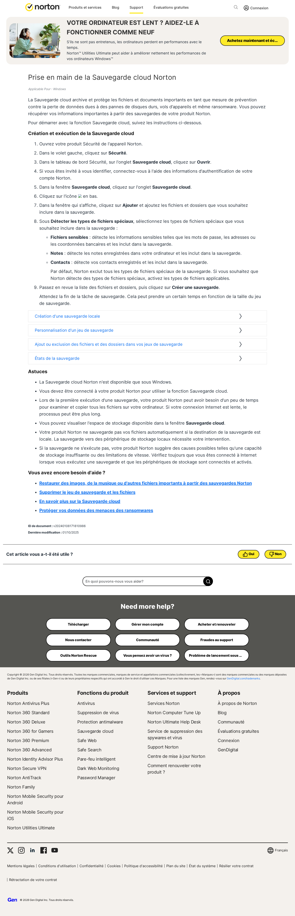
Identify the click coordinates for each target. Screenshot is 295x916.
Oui (251, 554)
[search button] (237, 8)
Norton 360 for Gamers (30, 731)
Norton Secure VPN (26, 768)
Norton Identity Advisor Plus (35, 759)
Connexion (259, 8)
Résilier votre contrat (236, 866)
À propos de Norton (237, 703)
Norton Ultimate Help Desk (174, 722)
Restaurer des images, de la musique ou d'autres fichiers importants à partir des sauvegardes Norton (145, 483)
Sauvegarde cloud (95, 731)
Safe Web (87, 740)
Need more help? (147, 606)
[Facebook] (43, 850)
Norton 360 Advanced (29, 749)
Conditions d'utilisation (57, 866)
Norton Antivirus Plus (28, 703)
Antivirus (86, 703)
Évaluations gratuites (171, 7)
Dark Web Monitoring (98, 768)
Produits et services (85, 7)
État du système (202, 866)
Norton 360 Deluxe (26, 722)
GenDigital (228, 749)
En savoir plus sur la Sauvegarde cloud (79, 501)
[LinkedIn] (32, 850)
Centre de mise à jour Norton (176, 756)
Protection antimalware (100, 722)
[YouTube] (54, 850)
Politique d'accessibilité (143, 866)
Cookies (114, 866)
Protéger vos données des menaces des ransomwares (96, 510)
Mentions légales (21, 866)
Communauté (231, 722)
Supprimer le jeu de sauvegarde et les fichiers (87, 492)
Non (278, 554)
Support (136, 7)
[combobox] (147, 581)
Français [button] (281, 850)
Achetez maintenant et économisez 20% (256, 40)
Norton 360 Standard (28, 712)
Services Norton (164, 703)
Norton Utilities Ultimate (31, 827)
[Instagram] (21, 850)
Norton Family (21, 787)
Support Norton (163, 747)
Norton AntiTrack (24, 777)
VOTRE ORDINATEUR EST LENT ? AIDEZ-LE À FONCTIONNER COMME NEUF (133, 27)
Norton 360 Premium (28, 740)
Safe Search (89, 749)
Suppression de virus (98, 712)
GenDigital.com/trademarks (243, 678)
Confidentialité (91, 866)
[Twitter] (10, 850)
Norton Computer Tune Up (174, 712)
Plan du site (175, 866)
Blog (115, 7)
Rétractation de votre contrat (33, 880)
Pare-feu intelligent (96, 759)
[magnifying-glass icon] (208, 581)
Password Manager (96, 777)
